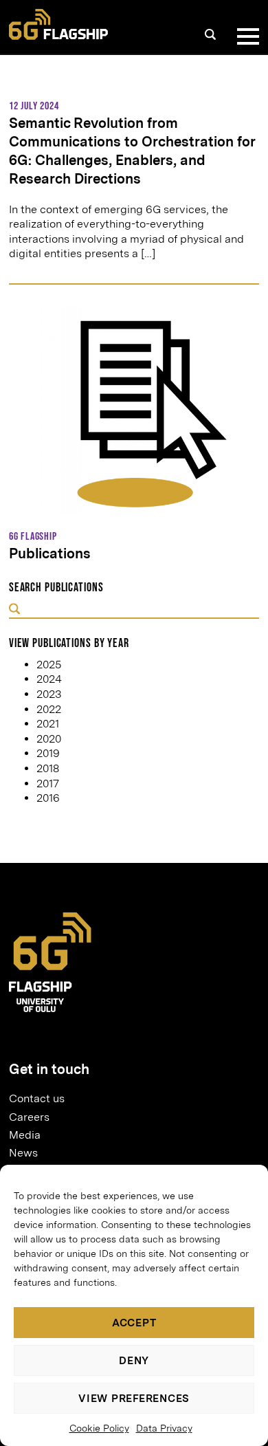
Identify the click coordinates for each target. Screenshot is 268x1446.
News (23, 1152)
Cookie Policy (99, 1428)
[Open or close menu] (245, 36)
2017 (47, 783)
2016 (48, 797)
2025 (48, 664)
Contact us (37, 1098)
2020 (48, 738)
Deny (134, 1361)
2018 (47, 768)
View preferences (134, 1398)
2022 (48, 709)
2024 (49, 679)
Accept (134, 1323)
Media (25, 1134)
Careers (29, 1117)
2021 (47, 723)
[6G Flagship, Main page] (58, 24)
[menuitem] (128, 1099)
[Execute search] (14, 610)
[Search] (210, 34)
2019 (48, 753)
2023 (48, 694)
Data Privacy (164, 1428)
